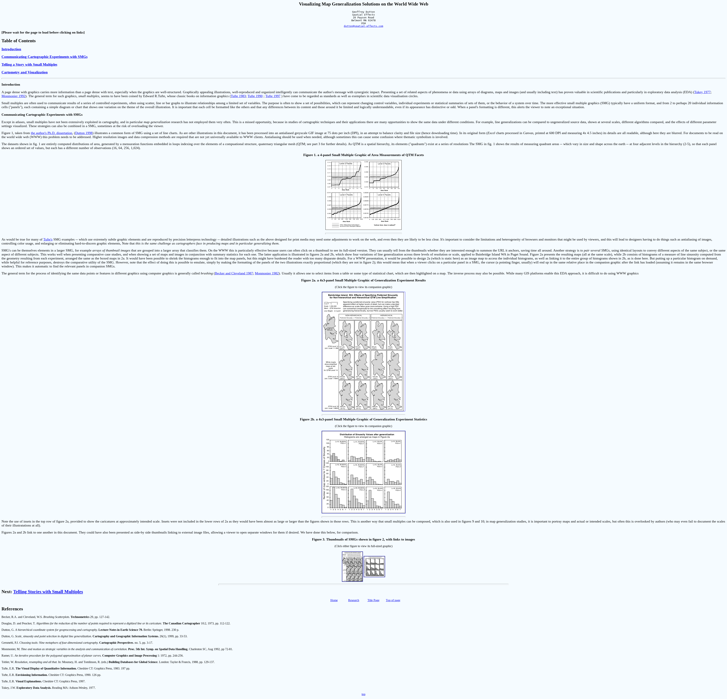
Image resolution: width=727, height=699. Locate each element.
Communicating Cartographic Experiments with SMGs (44, 57)
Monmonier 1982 (267, 273)
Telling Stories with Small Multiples (48, 591)
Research (353, 600)
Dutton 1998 (83, 133)
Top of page (393, 600)
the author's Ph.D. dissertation (51, 133)
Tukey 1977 (702, 92)
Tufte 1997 (272, 96)
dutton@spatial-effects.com (363, 26)
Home (334, 600)
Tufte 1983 (238, 96)
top (363, 694)
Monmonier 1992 (13, 96)
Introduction (11, 49)
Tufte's (47, 239)
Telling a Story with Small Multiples (29, 64)
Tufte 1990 (255, 96)
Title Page (373, 600)
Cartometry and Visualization (25, 72)
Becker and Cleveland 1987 (234, 273)
